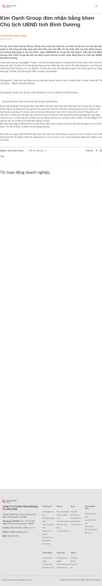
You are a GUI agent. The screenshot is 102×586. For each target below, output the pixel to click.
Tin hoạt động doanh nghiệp (13, 36)
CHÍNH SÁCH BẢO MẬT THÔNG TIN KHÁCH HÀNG (80, 580)
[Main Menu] (96, 6)
